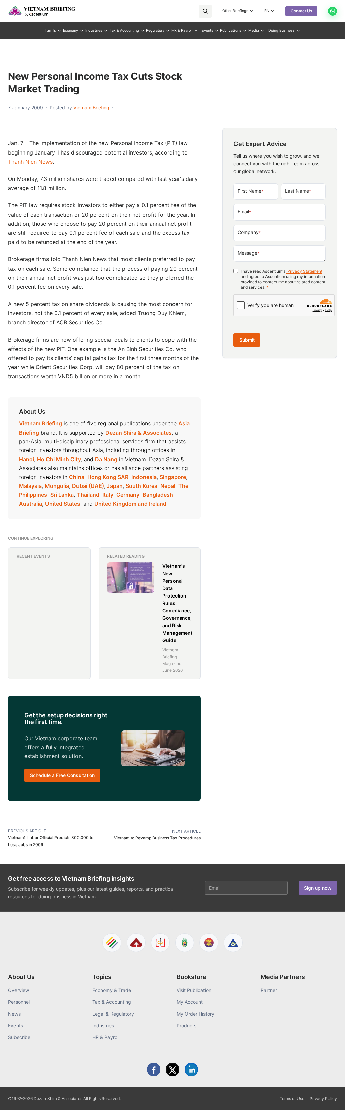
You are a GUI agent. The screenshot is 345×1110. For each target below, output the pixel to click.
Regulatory (155, 30)
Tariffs (50, 30)
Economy (70, 30)
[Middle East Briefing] (233, 942)
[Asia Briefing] (136, 942)
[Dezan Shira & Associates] (111, 942)
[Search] (205, 11)
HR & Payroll (182, 30)
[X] (172, 1069)
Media (253, 30)
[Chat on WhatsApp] (332, 11)
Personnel (19, 1002)
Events (207, 30)
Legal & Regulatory (113, 1014)
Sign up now (318, 888)
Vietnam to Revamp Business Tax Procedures (157, 837)
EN (266, 11)
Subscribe (19, 1037)
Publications (230, 30)
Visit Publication (194, 990)
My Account (190, 1002)
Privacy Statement (304, 271)
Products (186, 1025)
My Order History (195, 1014)
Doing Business (281, 30)
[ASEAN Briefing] (208, 942)
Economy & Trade (111, 990)
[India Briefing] (184, 942)
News (14, 1014)
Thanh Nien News (30, 161)
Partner (269, 990)
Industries (93, 30)
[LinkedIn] (191, 1069)
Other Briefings (235, 11)
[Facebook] (153, 1069)
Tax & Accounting (124, 30)
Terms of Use (292, 1098)
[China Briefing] (160, 942)
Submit (247, 340)
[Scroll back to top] (329, 1097)
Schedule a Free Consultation (62, 775)
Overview (18, 990)
